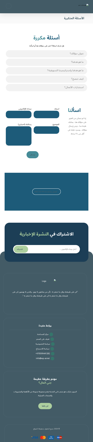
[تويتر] (45, 305)
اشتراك (20, 249)
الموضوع (56, 124)
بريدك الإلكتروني (24, 109)
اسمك (56, 109)
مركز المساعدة (42, 334)
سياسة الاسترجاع (42, 349)
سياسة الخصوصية (43, 344)
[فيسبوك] (51, 305)
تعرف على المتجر (42, 339)
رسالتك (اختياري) (24, 124)
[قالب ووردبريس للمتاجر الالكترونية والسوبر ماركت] (79, 7)
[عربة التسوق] (8, 6)
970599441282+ (43, 354)
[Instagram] (39, 305)
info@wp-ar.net (43, 358)
